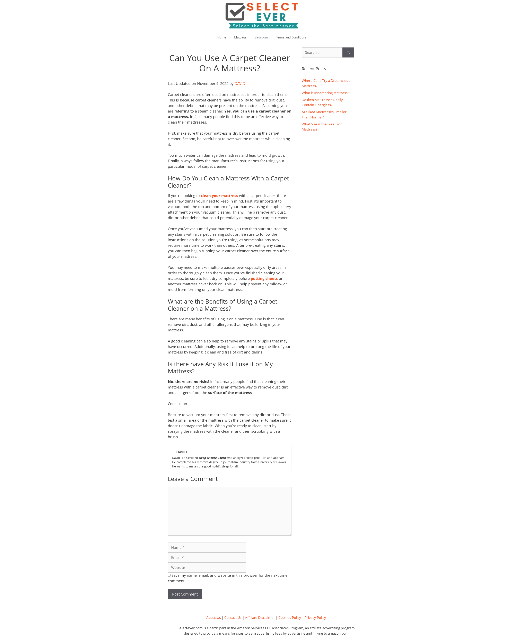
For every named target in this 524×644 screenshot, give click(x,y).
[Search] (348, 52)
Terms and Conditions (291, 37)
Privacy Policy (315, 617)
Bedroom (261, 37)
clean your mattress (219, 195)
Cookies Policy (289, 617)
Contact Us (233, 617)
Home (221, 37)
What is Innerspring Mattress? (325, 92)
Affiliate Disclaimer (260, 617)
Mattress (240, 37)
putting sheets (264, 278)
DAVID (240, 83)
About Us (213, 617)
